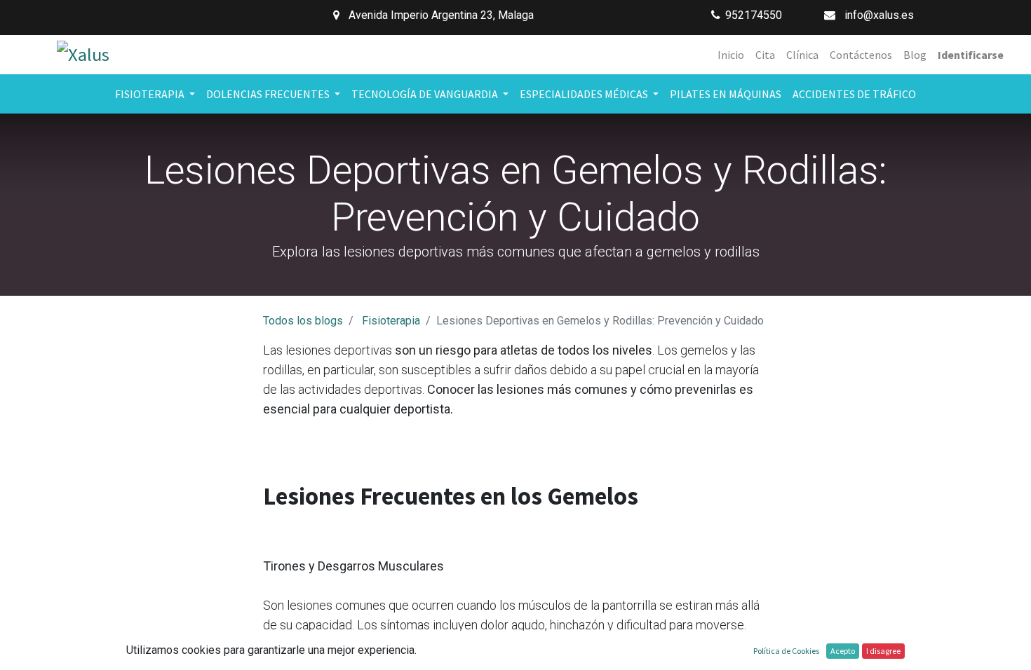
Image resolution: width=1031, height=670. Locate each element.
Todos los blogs (303, 320)
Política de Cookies (786, 650)
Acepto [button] (842, 650)
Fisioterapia (391, 320)
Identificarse (971, 55)
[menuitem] (731, 55)
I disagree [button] (883, 650)
